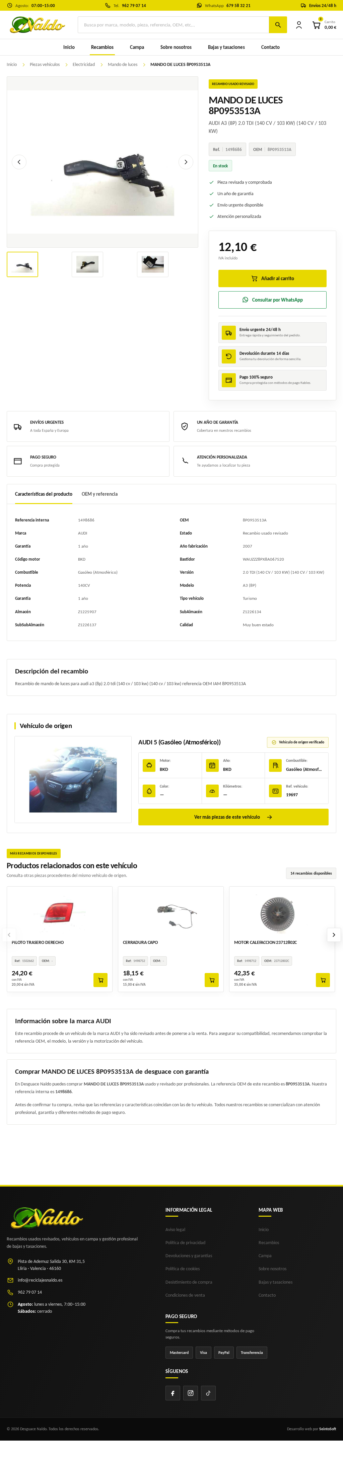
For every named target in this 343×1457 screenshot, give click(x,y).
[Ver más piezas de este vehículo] (73, 779)
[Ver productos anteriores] (9, 935)
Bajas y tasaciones (226, 47)
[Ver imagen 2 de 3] (87, 264)
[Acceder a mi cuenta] (298, 24)
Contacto (270, 47)
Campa (137, 47)
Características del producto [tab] (43, 494)
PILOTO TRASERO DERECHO (38, 942)
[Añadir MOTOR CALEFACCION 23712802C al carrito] (323, 980)
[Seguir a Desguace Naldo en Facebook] (172, 1393)
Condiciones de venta (185, 1295)
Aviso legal (175, 1229)
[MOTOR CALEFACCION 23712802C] (282, 913)
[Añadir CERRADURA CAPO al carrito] (212, 980)
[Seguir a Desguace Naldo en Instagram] (190, 1393)
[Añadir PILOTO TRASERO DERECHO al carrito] (100, 980)
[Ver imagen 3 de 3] (152, 264)
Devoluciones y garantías (188, 1256)
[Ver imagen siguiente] (186, 162)
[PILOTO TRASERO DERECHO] (59, 913)
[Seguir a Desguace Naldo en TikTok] (208, 1393)
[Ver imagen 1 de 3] (22, 264)
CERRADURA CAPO (140, 942)
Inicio (69, 47)
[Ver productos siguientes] (334, 935)
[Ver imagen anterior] (19, 162)
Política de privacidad (185, 1242)
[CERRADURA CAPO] (170, 913)
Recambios (269, 1242)
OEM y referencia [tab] (100, 494)
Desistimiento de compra (188, 1282)
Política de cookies (182, 1269)
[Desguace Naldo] (37, 24)
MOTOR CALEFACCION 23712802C (265, 942)
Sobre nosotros (176, 47)
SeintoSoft (327, 1429)
